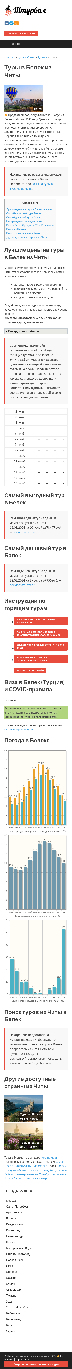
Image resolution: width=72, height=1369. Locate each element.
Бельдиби (47, 1170)
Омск (9, 1265)
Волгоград (13, 1230)
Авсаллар (19, 1178)
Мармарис (40, 1165)
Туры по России (31, 1114)
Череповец (13, 1319)
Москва (11, 1200)
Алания (28, 1165)
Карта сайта (22, 1359)
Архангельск (14, 1212)
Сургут (10, 1283)
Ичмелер (20, 1174)
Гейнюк (9, 1174)
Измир (42, 1178)
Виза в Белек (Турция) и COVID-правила (30, 225)
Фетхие (22, 1170)
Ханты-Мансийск (17, 1307)
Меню (16, 43)
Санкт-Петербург (17, 1206)
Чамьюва (32, 1174)
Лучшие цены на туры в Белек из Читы (29, 209)
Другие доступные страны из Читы (26, 237)
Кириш (8, 1178)
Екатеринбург (15, 1236)
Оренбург (12, 1271)
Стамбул (44, 1174)
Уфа (9, 1301)
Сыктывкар (13, 1289)
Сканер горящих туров (22, 33)
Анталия (17, 1165)
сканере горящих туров (19, 729)
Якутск (10, 1331)
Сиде (7, 1165)
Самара (11, 1277)
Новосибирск (14, 1259)
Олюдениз (11, 1170)
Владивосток (14, 1224)
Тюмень (11, 1295)
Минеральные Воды (19, 1248)
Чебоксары (13, 1313)
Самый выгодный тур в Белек (23, 213)
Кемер (59, 1161)
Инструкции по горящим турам (24, 221)
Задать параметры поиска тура (36, 1364)
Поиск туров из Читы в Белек (23, 233)
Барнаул (11, 1218)
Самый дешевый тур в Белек (23, 217)
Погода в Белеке (16, 229)
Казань (10, 1242)
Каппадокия (58, 1174)
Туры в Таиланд (31, 1142)
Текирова (34, 1170)
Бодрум (61, 1165)
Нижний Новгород (18, 1254)
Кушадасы (60, 1170)
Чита (9, 1325)
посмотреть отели (25, 532)
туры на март (48, 1157)
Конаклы (32, 1178)
